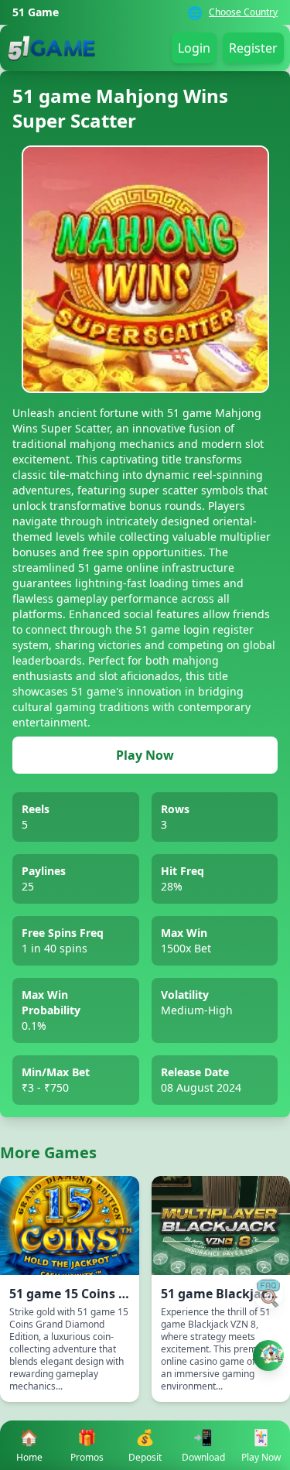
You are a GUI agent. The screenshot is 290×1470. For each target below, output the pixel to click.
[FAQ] (268, 1293)
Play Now (145, 755)
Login (194, 47)
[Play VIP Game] (268, 1355)
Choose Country (243, 12)
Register (253, 47)
